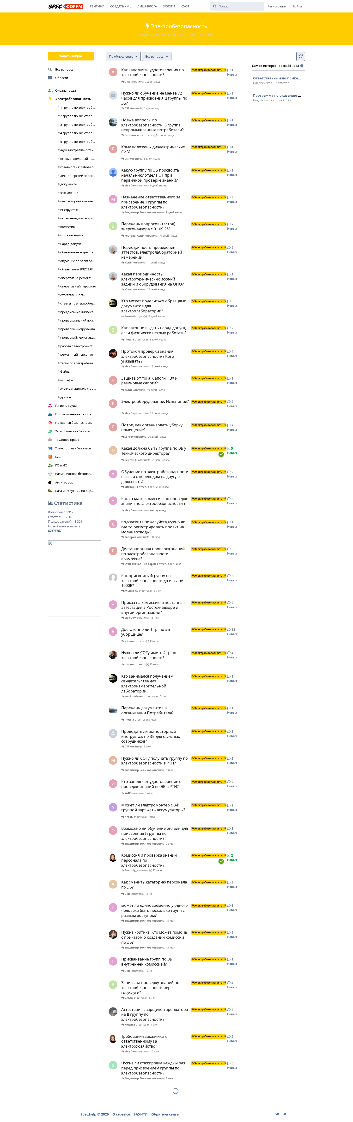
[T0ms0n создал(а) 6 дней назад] (113, 122)
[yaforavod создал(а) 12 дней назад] (113, 303)
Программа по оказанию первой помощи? (291, 95)
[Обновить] (300, 56)
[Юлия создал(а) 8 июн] (113, 1011)
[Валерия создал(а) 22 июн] (113, 857)
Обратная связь (165, 1114)
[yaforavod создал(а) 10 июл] (113, 678)
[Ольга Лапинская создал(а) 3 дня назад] (113, 95)
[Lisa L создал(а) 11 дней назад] (113, 249)
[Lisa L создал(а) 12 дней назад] (113, 276)
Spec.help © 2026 (94, 1114)
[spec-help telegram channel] (284, 1114)
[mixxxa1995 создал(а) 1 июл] (113, 733)
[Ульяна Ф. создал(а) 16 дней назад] (113, 353)
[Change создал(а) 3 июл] (113, 710)
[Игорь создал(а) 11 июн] (113, 934)
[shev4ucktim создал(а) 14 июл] (113, 577)
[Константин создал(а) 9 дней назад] (113, 172)
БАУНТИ (141, 1114)
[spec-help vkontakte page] (277, 1114)
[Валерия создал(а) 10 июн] (113, 1038)
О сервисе (121, 1114)
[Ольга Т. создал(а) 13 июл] (113, 655)
